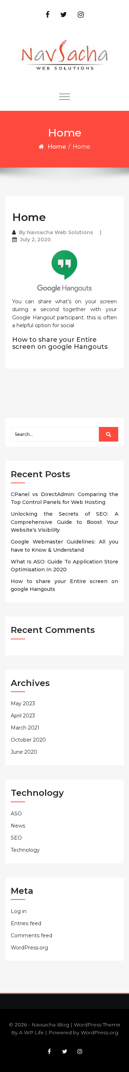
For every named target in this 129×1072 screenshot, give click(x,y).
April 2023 (23, 715)
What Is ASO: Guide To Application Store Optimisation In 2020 (64, 565)
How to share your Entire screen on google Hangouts (60, 343)
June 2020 (24, 752)
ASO (16, 813)
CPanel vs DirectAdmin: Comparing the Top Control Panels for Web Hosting (64, 498)
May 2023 (23, 703)
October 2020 (28, 740)
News (18, 826)
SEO (16, 838)
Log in (19, 911)
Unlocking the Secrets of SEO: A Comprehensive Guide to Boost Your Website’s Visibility (64, 522)
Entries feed (26, 923)
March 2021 (25, 728)
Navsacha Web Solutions (60, 232)
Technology (25, 850)
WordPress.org (29, 947)
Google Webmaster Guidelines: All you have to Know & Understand (64, 545)
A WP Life (31, 1032)
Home (57, 146)
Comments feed (31, 935)
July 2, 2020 (35, 239)
